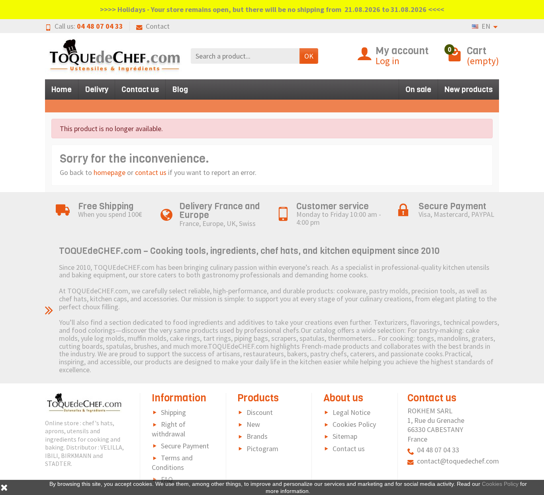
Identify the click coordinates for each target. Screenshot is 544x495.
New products (468, 89)
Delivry (96, 89)
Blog (180, 89)
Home (61, 89)
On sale (418, 89)
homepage (109, 172)
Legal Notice (351, 412)
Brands (257, 436)
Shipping (173, 412)
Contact (158, 26)
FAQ (167, 479)
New (253, 424)
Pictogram (262, 448)
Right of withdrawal (169, 429)
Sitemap (345, 436)
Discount (260, 412)
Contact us (140, 89)
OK (308, 56)
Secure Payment (185, 445)
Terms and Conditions (172, 462)
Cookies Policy (354, 424)
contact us (150, 172)
